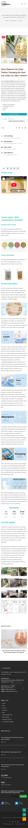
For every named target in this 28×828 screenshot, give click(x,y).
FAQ (3, 705)
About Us (4, 710)
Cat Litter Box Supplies (8, 721)
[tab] (4, 168)
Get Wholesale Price (7, 714)
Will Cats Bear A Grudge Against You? (11, 752)
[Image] (12, 642)
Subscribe (23, 796)
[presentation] (4, 168)
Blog (3, 712)
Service (4, 708)
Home (7, 20)
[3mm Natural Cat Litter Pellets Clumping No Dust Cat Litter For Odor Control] (14, 46)
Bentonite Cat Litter (7, 719)
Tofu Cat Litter (13, 20)
